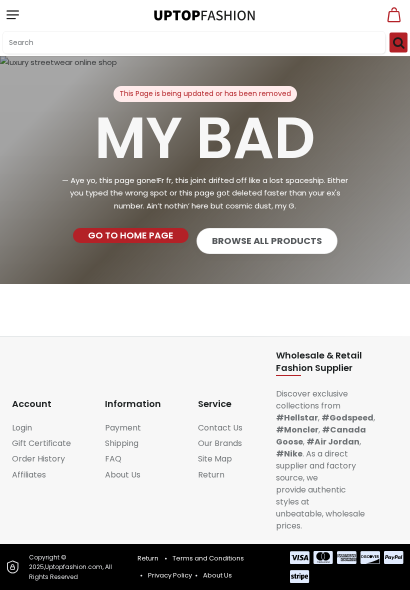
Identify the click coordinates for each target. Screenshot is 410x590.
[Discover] (370, 557)
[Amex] (346, 557)
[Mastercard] (323, 557)
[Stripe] (300, 576)
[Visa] (300, 557)
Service (215, 404)
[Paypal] (394, 557)
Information (133, 404)
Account (32, 404)
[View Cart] (394, 15)
